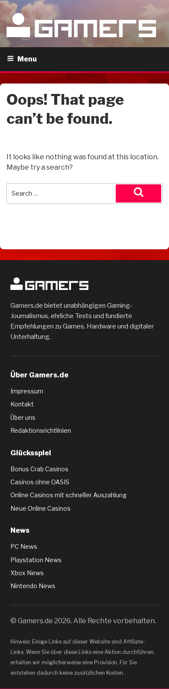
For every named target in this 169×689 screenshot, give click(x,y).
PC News (23, 546)
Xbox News (27, 572)
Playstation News (36, 559)
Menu (27, 59)
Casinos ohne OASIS (39, 482)
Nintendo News (32, 585)
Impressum (26, 391)
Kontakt (22, 404)
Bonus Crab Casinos (39, 469)
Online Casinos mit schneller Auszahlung (68, 495)
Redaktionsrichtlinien (40, 430)
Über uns (23, 417)
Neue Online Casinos (40, 508)
